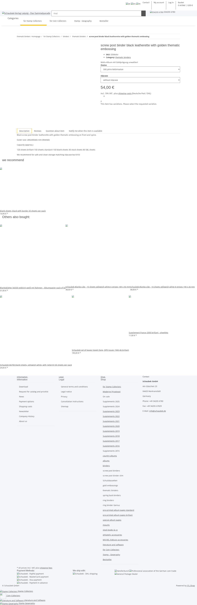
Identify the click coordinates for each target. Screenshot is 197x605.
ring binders (108, 500)
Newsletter (24, 411)
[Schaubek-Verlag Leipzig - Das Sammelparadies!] (26, 13)
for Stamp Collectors (112, 386)
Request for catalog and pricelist (33, 391)
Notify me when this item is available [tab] (85, 131)
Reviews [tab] (37, 131)
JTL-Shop (191, 585)
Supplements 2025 (111, 401)
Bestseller (107, 559)
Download (23, 386)
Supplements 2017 (111, 441)
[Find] (143, 13)
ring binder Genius (111, 505)
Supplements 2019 (111, 431)
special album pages (112, 520)
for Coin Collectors (111, 549)
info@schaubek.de (157, 411)
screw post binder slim (113, 475)
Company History (26, 416)
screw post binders (111, 470)
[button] (171, 2)
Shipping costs (25, 406)
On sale (106, 396)
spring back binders (112, 495)
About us (23, 421)
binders (106, 465)
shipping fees (46, 568)
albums (106, 460)
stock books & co (110, 530)
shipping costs (125, 93)
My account (159, 2)
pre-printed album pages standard (118, 510)
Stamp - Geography (111, 554)
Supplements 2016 (111, 446)
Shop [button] (103, 377)
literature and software (113, 544)
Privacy (64, 396)
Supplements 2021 (111, 421)
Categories (12, 18)
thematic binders (123, 57)
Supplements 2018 (111, 436)
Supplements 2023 (111, 411)
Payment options (26, 401)
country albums (110, 456)
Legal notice (66, 391)
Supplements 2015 (111, 451)
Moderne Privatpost (111, 391)
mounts (106, 525)
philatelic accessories (112, 535)
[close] (19, 46)
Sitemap (64, 406)
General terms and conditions (74, 386)
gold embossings (110, 485)
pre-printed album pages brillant (118, 515)
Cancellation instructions (72, 401)
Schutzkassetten (110, 480)
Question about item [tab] (55, 131)
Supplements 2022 (111, 416)
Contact (146, 2)
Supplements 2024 (111, 406)
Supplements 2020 (111, 426)
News (21, 396)
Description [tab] (24, 131)
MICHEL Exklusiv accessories (115, 540)
